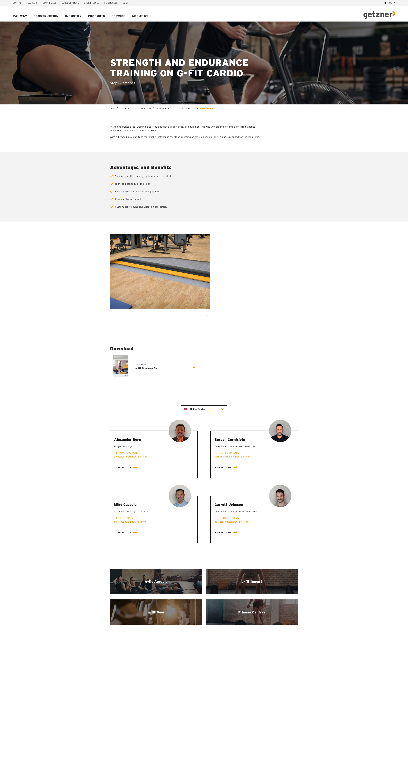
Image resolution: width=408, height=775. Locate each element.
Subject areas (70, 3)
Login (126, 3)
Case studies (91, 3)
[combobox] (392, 3)
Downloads (49, 3)
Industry (73, 16)
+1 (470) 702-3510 (126, 517)
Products (96, 16)
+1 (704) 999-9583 (126, 452)
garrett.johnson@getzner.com (232, 521)
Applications (126, 108)
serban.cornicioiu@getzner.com (233, 456)
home (112, 108)
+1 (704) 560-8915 (227, 452)
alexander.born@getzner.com (131, 456)
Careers (33, 3)
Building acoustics (165, 108)
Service (118, 16)
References (111, 3)
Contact (18, 3)
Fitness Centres (187, 108)
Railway (20, 16)
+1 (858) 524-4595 (227, 517)
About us (140, 16)
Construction (46, 16)
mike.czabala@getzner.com (130, 521)
